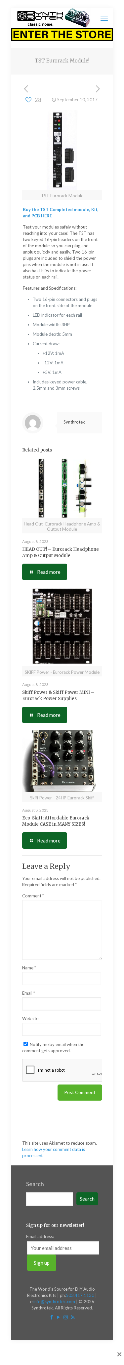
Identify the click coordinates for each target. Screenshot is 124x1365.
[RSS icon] (72, 1317)
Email (28, 993)
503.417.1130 (80, 1295)
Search (35, 1183)
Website (30, 1018)
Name (29, 967)
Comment (33, 895)
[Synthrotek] (53, 18)
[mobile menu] (104, 18)
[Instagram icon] (65, 1317)
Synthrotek (74, 422)
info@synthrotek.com (54, 1301)
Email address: (40, 1236)
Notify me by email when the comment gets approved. (53, 1047)
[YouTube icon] (58, 1317)
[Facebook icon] (51, 1317)
